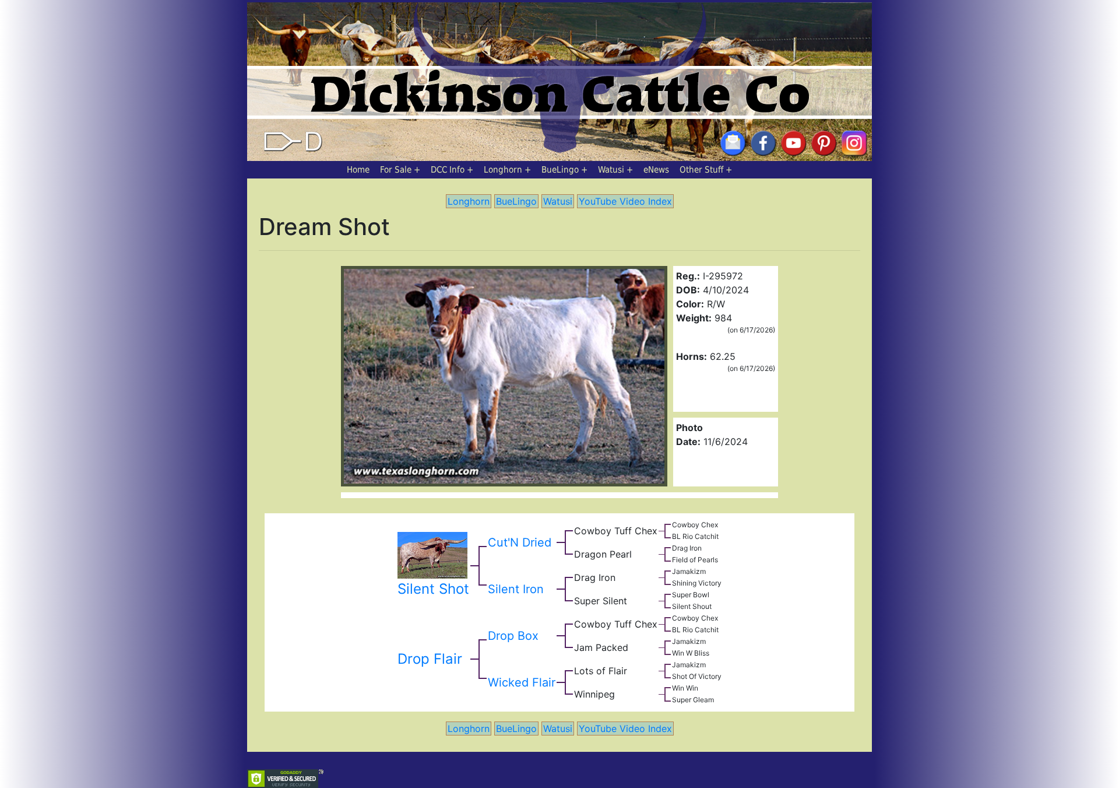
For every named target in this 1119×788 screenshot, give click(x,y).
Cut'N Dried (519, 542)
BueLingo (560, 169)
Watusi (611, 169)
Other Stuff (701, 169)
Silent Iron (516, 589)
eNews (656, 169)
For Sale (395, 169)
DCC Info (448, 169)
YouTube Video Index (625, 201)
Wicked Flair (521, 682)
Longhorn (503, 169)
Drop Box (513, 636)
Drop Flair (429, 658)
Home (358, 169)
